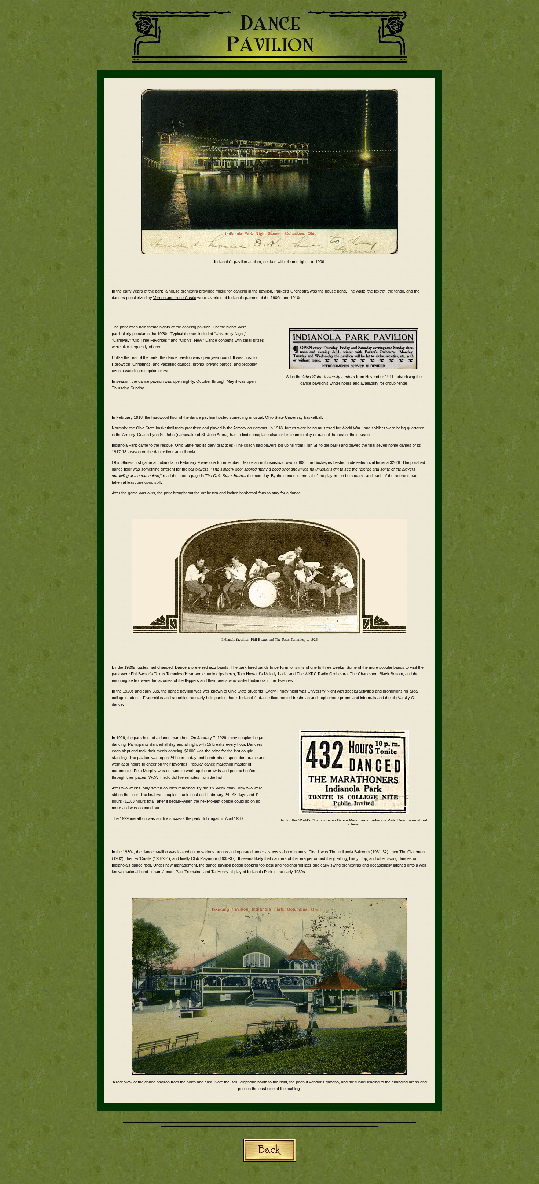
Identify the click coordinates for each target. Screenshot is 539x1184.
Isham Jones (161, 871)
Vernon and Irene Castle (174, 297)
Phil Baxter (140, 674)
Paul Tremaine (188, 871)
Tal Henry (219, 871)
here (229, 674)
